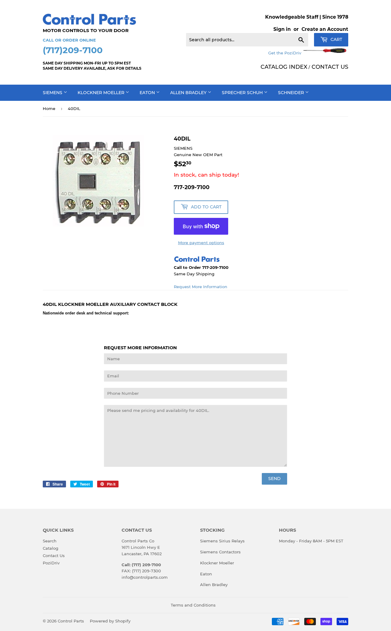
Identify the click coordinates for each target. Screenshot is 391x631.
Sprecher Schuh (243, 92)
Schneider (291, 92)
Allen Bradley (189, 92)
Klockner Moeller (102, 92)
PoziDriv (51, 562)
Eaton (148, 92)
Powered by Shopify (110, 620)
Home (49, 108)
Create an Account (324, 29)
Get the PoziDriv (285, 52)
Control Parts (71, 620)
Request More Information (200, 286)
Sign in (282, 29)
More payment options (201, 242)
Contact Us (54, 555)
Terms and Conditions (193, 605)
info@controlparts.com (145, 577)
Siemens (53, 92)
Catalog (50, 548)
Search (50, 540)
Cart (335, 39)
